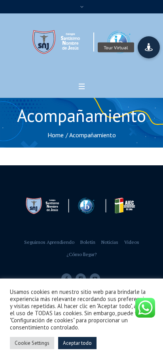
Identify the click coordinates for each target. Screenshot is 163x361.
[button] (149, 47)
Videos (131, 242)
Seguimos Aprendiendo (49, 242)
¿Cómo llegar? (81, 254)
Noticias (109, 242)
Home (55, 135)
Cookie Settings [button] (32, 343)
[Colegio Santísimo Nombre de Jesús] (81, 42)
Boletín (87, 242)
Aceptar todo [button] (77, 343)
